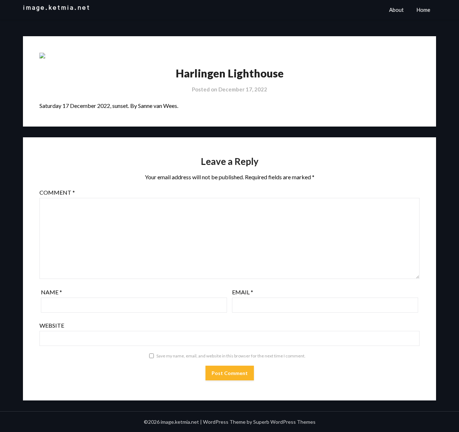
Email (242, 292)
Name (51, 292)
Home (423, 9)
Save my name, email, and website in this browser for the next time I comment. (231, 356)
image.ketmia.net (56, 8)
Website (51, 325)
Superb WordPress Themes (284, 422)
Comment (57, 192)
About (396, 9)
